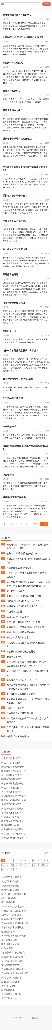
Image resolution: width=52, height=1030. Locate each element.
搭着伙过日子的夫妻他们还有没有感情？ (26, 627)
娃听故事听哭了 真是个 (12, 775)
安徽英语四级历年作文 (12, 969)
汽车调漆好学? (10, 426)
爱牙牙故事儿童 (9, 998)
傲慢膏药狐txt (8, 931)
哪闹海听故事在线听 (11, 779)
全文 (12, 83)
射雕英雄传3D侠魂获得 (14, 497)
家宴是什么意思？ (12, 91)
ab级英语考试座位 (10, 886)
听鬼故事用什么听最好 (12, 808)
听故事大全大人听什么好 (13, 771)
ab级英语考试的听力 (11, 877)
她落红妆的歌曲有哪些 (18, 736)
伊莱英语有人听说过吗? (14, 221)
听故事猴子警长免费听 (12, 767)
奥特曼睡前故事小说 (11, 994)
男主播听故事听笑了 (11, 792)
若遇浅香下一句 (14, 656)
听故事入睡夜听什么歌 (12, 783)
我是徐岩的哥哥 (10, 274)
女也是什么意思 (14, 611)
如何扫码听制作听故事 (12, 838)
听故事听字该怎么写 (11, 787)
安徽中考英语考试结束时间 (14, 923)
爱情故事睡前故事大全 (12, 957)
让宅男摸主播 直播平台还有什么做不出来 (23, 37)
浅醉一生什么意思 (15, 708)
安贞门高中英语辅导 (11, 977)
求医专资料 (8, 475)
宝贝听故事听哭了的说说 (13, 796)
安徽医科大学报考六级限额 (14, 973)
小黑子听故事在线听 (11, 804)
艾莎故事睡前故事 (10, 965)
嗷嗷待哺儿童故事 (10, 944)
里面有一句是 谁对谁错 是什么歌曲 (24, 596)
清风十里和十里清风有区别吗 (21, 632)
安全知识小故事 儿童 (11, 961)
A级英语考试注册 (9, 881)
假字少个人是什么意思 (18, 637)
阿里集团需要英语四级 (12, 919)
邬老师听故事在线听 (11, 758)
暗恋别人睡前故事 (10, 890)
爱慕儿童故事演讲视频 (12, 927)
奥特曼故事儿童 (9, 940)
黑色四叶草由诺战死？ (14, 62)
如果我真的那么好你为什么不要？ (23, 601)
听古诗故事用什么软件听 (13, 833)
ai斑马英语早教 (9, 898)
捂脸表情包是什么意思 (14, 303)
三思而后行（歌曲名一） (19, 617)
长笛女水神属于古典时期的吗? (22, 680)
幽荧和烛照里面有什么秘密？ (17, 15)
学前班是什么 (9, 331)
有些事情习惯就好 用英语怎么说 (18, 379)
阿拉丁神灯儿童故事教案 (13, 894)
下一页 (43, 524)
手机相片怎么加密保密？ (15, 195)
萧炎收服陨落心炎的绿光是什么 (22, 694)
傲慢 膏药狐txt (8, 986)
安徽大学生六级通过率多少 (14, 911)
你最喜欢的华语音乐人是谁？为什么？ (25, 606)
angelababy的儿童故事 (12, 906)
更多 (47, 853)
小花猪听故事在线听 (11, 813)
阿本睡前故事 (8, 902)
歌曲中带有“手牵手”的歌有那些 (22, 553)
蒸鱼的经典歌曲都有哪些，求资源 (23, 622)
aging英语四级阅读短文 (13, 952)
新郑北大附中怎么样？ (14, 110)
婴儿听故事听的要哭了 (12, 829)
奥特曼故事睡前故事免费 (13, 936)
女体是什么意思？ (15, 591)
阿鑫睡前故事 (8, 990)
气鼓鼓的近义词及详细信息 (20, 713)
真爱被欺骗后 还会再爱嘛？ (20, 568)
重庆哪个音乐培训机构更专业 (17, 138)
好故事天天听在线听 (11, 817)
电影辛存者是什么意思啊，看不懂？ (20, 350)
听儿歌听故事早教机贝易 (13, 800)
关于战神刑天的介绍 (13, 398)
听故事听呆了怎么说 (11, 762)
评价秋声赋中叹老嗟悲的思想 (21, 651)
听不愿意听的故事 (10, 825)
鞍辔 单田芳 (7, 948)
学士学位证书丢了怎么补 (15, 249)
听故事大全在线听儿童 (12, 821)
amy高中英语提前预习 (12, 915)
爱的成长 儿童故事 (10, 982)
